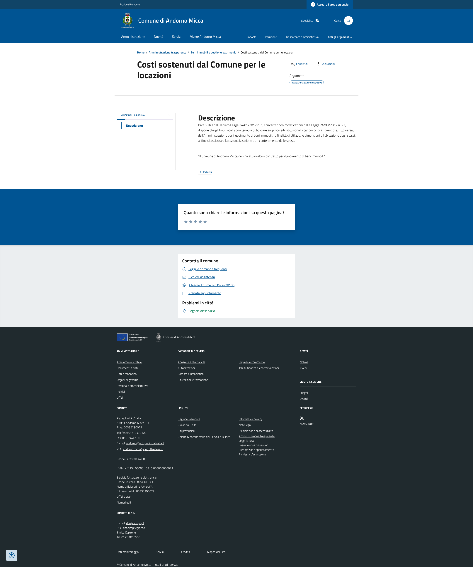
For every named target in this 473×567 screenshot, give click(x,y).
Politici (121, 391)
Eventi (304, 398)
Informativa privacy (250, 419)
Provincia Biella (187, 425)
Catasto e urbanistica (191, 374)
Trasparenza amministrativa (302, 37)
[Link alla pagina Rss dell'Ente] (302, 418)
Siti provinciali (186, 431)
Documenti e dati (127, 368)
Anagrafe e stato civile (191, 362)
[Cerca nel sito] (347, 20)
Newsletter (307, 423)
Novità (158, 36)
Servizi (176, 36)
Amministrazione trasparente (167, 52)
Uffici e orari (124, 496)
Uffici (120, 397)
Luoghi (304, 392)
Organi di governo (127, 380)
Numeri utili (124, 502)
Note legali (245, 425)
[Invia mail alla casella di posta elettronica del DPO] (135, 523)
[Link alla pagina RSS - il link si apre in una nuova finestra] (317, 20)
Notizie (304, 362)
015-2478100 (137, 432)
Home (140, 52)
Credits (185, 552)
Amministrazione (133, 36)
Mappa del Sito (216, 552)
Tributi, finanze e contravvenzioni (259, 368)
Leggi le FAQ (246, 440)
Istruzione (271, 37)
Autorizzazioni (186, 368)
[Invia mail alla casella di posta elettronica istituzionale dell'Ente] (145, 443)
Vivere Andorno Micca (205, 36)
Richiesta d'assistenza (252, 454)
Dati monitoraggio (128, 552)
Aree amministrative (129, 362)
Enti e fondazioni (127, 374)
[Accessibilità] (12, 555)
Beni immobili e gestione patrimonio (213, 52)
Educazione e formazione (193, 380)
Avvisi (303, 368)
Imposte (251, 37)
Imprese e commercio (252, 362)
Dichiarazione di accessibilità (256, 431)
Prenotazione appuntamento (256, 449)
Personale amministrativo (132, 385)
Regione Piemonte (130, 4)
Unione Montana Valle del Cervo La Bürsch (204, 437)
